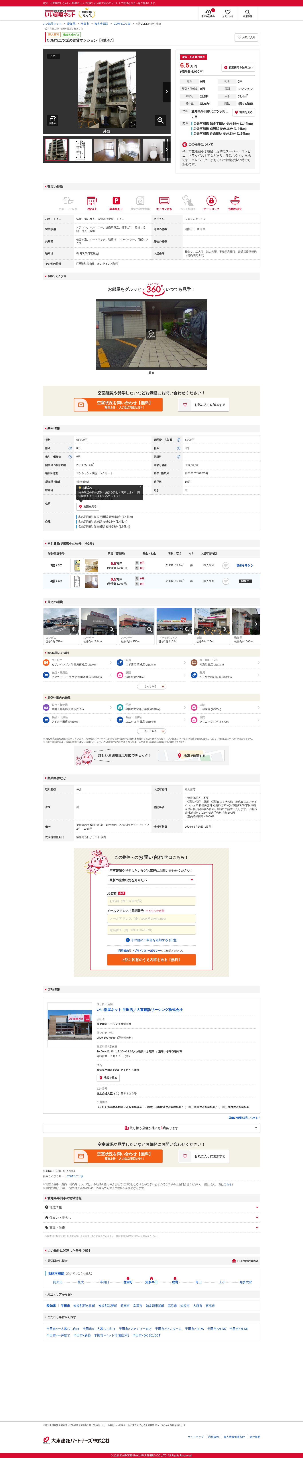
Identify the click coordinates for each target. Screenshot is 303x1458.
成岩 (175, 1282)
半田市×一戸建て (58, 1335)
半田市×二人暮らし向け (99, 1329)
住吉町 (128, 1282)
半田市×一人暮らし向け (63, 1329)
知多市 (185, 1305)
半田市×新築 (82, 1335)
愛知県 (71, 23)
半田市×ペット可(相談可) (111, 1335)
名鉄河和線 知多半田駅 (93, 516)
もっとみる (150, 686)
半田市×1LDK (194, 1329)
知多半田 (151, 1282)
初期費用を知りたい (241, 67)
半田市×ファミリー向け (135, 1329)
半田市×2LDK (216, 1329)
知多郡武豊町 (107, 1305)
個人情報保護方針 (234, 1436)
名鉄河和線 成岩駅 (90, 521)
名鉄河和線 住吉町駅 (91, 526)
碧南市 (125, 1305)
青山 (198, 1282)
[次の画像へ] (161, 91)
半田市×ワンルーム (168, 1329)
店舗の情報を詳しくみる (243, 1117)
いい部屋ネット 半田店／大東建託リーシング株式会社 (140, 1010)
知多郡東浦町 (155, 1305)
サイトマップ (196, 1436)
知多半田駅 (101, 23)
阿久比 (58, 1282)
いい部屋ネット (52, 23)
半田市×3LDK (238, 1329)
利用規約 (213, 1436)
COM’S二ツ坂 (122, 23)
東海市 (210, 1305)
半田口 (104, 1282)
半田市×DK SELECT (146, 1335)
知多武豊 (246, 1282)
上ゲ (222, 1282)
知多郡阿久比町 (84, 1305)
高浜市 (172, 1305)
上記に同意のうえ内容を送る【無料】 (151, 960)
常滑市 (137, 1305)
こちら (228, 1184)
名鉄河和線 (56, 1273)
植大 (81, 1282)
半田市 (85, 23)
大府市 (197, 1305)
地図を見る (110, 1077)
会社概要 (255, 1436)
